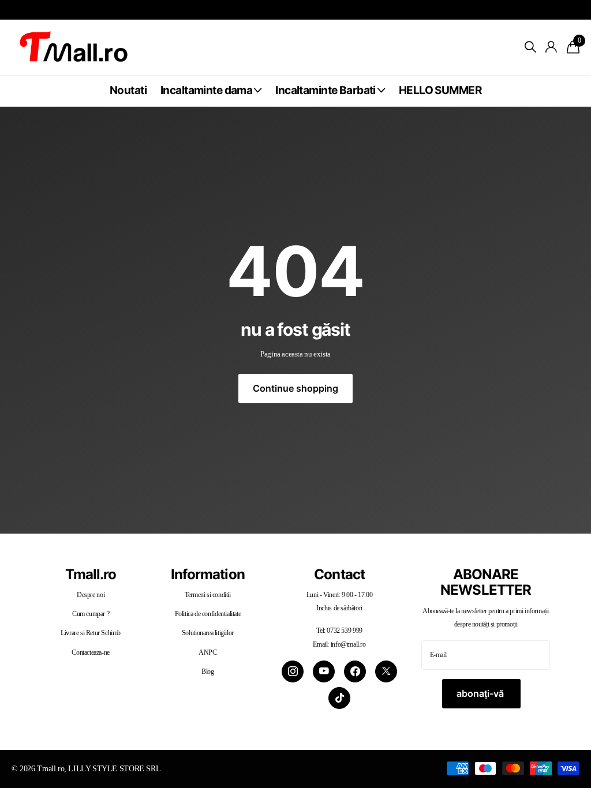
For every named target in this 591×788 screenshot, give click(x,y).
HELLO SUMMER (440, 90)
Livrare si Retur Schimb (91, 633)
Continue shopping (295, 388)
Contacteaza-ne (91, 652)
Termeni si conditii (208, 595)
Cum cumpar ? (90, 614)
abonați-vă (481, 693)
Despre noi (90, 595)
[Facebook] (355, 671)
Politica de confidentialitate (208, 614)
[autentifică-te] (551, 47)
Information (207, 574)
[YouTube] (324, 671)
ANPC (207, 652)
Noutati (128, 90)
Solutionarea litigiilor (208, 633)
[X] (386, 671)
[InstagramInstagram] (293, 671)
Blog (207, 671)
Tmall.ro (90, 574)
